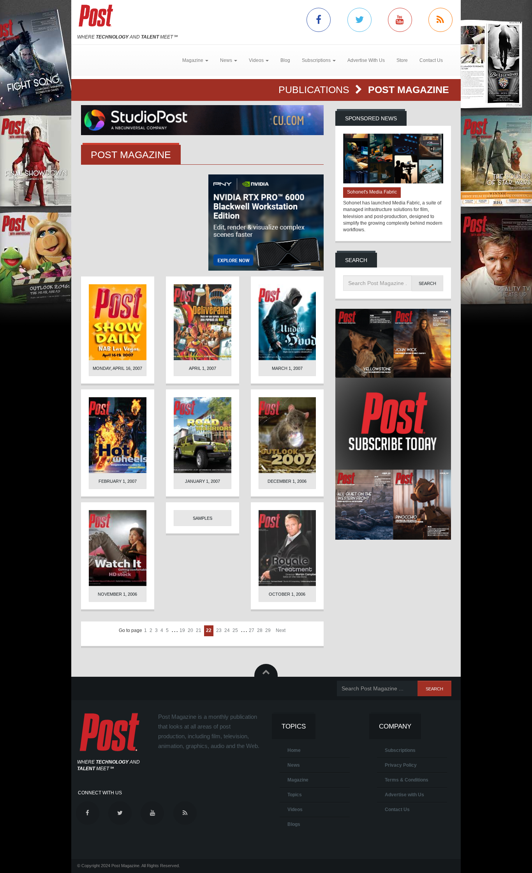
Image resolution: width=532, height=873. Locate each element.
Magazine (297, 780)
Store (402, 60)
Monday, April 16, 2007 (117, 368)
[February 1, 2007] (117, 435)
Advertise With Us (366, 60)
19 (182, 630)
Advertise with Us (404, 794)
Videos (295, 809)
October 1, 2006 (287, 594)
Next (280, 630)
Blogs (293, 824)
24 (227, 630)
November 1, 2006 (117, 594)
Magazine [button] (193, 60)
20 (190, 630)
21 (198, 630)
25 (235, 630)
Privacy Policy (401, 765)
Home (294, 750)
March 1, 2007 (287, 368)
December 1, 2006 (287, 481)
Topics (294, 794)
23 (219, 630)
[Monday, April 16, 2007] (117, 322)
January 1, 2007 (202, 481)
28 (259, 630)
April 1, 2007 (202, 368)
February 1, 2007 (118, 481)
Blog (285, 60)
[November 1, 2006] (117, 548)
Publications (315, 89)
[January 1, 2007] (202, 435)
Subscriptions (400, 750)
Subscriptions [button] (317, 60)
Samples (202, 518)
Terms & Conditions (406, 780)
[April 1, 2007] (202, 322)
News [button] (226, 60)
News (293, 765)
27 (251, 630)
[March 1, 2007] (287, 322)
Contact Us (431, 60)
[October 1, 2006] (287, 548)
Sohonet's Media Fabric (372, 192)
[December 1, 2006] (287, 435)
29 (268, 630)
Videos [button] (257, 60)
